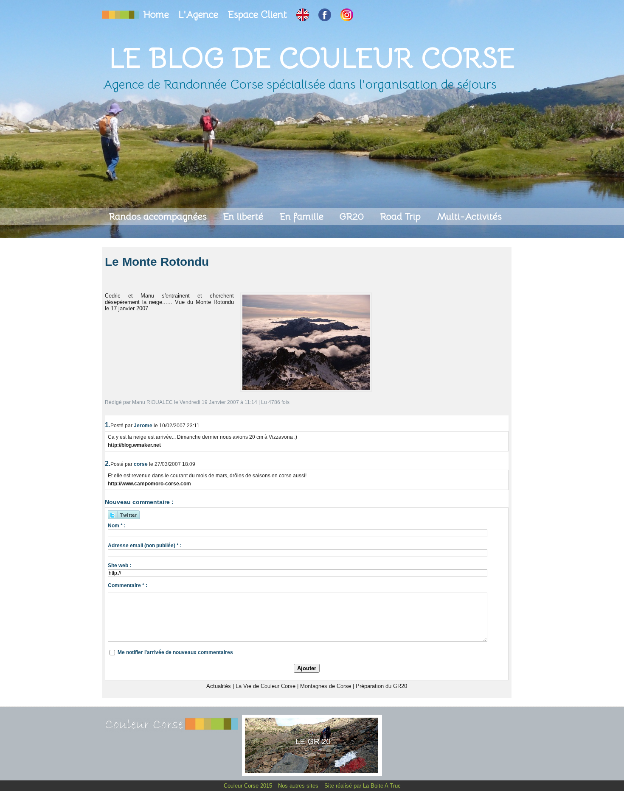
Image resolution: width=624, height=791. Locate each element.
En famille (302, 216)
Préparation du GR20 (381, 686)
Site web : (119, 565)
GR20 (353, 216)
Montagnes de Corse (325, 686)
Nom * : (117, 526)
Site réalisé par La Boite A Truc (362, 786)
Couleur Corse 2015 (249, 786)
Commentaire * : (127, 585)
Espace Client (259, 14)
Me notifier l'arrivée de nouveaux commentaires (175, 652)
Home (157, 14)
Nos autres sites (299, 786)
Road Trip (401, 216)
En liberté (244, 216)
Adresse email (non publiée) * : (145, 546)
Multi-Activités (469, 216)
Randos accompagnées (159, 216)
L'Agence (199, 14)
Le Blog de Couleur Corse (312, 57)
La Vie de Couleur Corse (265, 686)
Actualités (218, 686)
